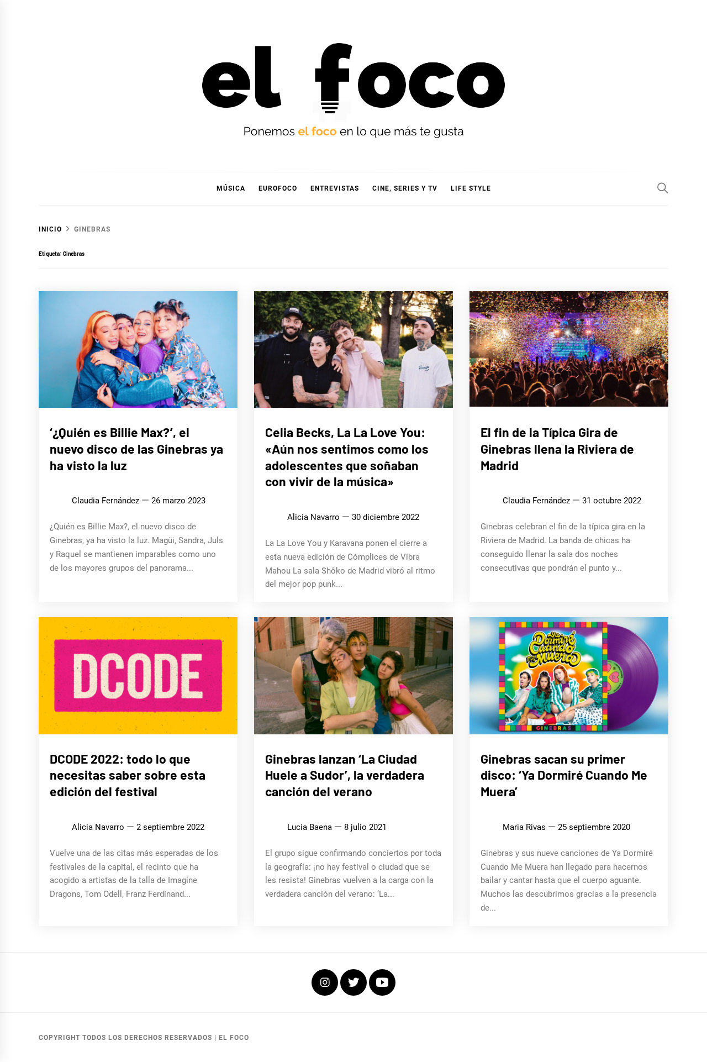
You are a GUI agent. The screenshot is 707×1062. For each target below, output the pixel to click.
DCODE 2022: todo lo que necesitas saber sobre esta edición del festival (127, 775)
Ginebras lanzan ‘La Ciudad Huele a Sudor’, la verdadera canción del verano (344, 775)
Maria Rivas (524, 827)
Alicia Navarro (313, 517)
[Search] (662, 187)
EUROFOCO (277, 188)
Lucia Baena (309, 827)
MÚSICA (231, 188)
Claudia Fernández (105, 501)
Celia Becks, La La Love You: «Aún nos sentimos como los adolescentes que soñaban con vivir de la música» (347, 456)
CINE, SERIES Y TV (404, 188)
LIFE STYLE (471, 188)
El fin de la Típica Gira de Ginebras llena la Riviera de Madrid (557, 448)
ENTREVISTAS (334, 188)
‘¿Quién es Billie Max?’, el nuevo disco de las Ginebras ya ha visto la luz (136, 448)
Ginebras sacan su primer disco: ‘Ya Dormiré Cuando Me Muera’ (564, 775)
